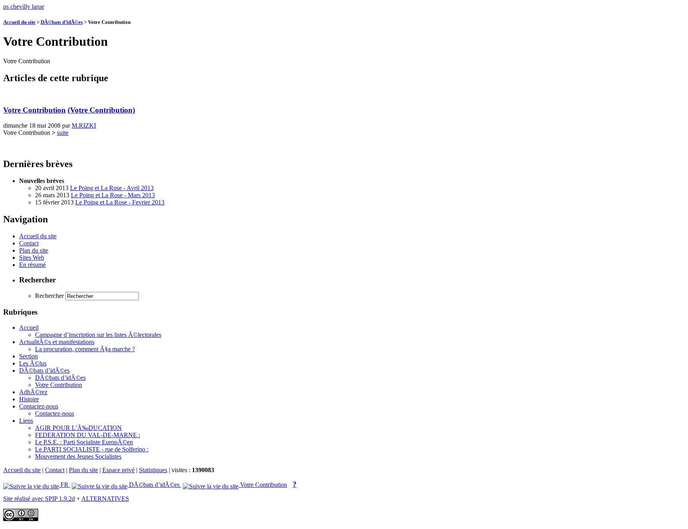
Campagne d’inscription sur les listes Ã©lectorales (98, 334)
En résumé (32, 264)
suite (62, 132)
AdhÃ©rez (33, 392)
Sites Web (31, 257)
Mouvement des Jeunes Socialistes (78, 456)
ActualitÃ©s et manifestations (56, 341)
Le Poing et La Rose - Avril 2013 (112, 188)
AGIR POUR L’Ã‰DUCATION (78, 427)
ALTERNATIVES (105, 498)
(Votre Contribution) (101, 110)
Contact (29, 243)
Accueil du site (19, 22)
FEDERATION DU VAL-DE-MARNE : (87, 435)
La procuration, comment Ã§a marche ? (85, 349)
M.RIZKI (84, 125)
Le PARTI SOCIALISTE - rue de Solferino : (92, 449)
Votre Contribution (34, 110)
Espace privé (118, 470)
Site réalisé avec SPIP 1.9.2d (39, 498)
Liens (26, 420)
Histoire (29, 399)
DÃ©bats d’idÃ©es (62, 22)
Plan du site (33, 250)
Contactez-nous (38, 406)
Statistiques (153, 470)
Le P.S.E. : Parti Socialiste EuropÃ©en (84, 442)
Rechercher (49, 295)
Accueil (29, 327)
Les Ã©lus (33, 363)
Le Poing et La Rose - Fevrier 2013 (119, 202)
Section (28, 356)
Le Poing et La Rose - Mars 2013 (113, 195)
